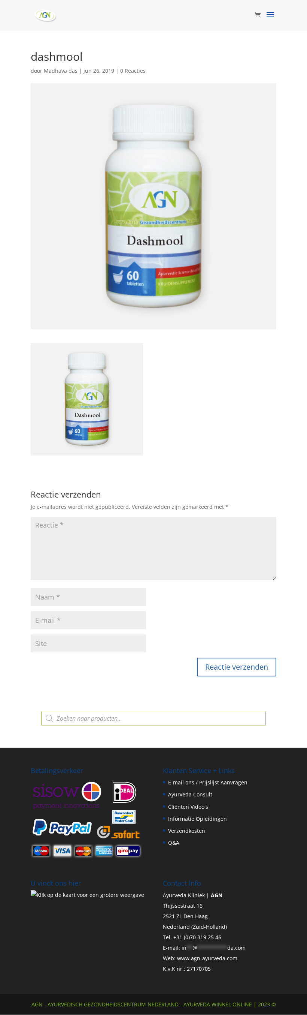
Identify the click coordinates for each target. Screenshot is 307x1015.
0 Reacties (133, 70)
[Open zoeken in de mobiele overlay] (153, 718)
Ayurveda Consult (190, 794)
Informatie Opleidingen (197, 818)
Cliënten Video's (188, 806)
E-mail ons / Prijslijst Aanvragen (207, 782)
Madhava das (60, 70)
